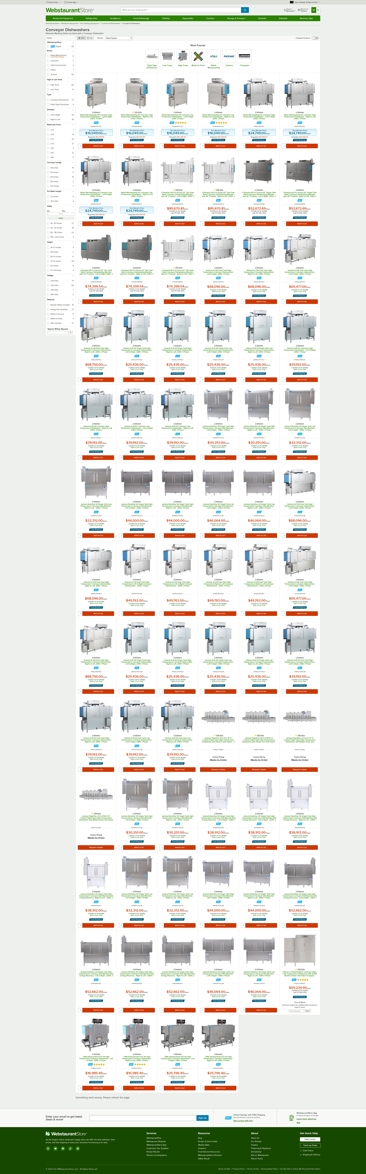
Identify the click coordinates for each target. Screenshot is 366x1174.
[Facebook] (63, 1148)
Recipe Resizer (153, 1152)
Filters (49, 38)
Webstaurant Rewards (156, 1141)
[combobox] (180, 10)
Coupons (202, 1148)
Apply (61, 218)
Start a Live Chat (218, 291)
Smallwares (115, 18)
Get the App (71, 2)
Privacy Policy (239, 1169)
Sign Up (202, 1118)
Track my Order (310, 1145)
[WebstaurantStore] (81, 1133)
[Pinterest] (77, 1148)
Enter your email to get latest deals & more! (64, 1118)
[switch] (315, 38)
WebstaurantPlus (154, 1138)
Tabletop (166, 18)
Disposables (187, 18)
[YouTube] (55, 1148)
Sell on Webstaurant (260, 1155)
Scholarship (256, 1152)
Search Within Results (58, 329)
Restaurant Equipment (63, 18)
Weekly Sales (204, 1145)
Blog (200, 1138)
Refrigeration (91, 18)
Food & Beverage (141, 18)
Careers (254, 1145)
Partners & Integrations (157, 1155)
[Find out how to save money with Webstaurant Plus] (96, 123)
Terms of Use (253, 1169)
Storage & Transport (236, 18)
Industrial (283, 18)
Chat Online (308, 1151)
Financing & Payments (261, 1148)
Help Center (53, 2)
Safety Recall (203, 1159)
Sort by (100, 38)
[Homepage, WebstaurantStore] (70, 10)
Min (48, 211)
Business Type (306, 18)
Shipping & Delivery (311, 1155)
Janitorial (262, 18)
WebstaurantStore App (156, 1145)
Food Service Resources (209, 1152)
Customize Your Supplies (158, 1148)
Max (63, 211)
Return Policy (257, 1159)
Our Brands (256, 1141)
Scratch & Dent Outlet (207, 1141)
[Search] (70, 332)
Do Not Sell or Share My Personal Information (300, 1169)
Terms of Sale (224, 1169)
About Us (255, 1138)
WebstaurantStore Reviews (210, 1155)
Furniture (210, 18)
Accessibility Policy (269, 1169)
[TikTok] (70, 1148)
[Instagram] (48, 1148)
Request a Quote (218, 769)
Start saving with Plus (243, 1121)
